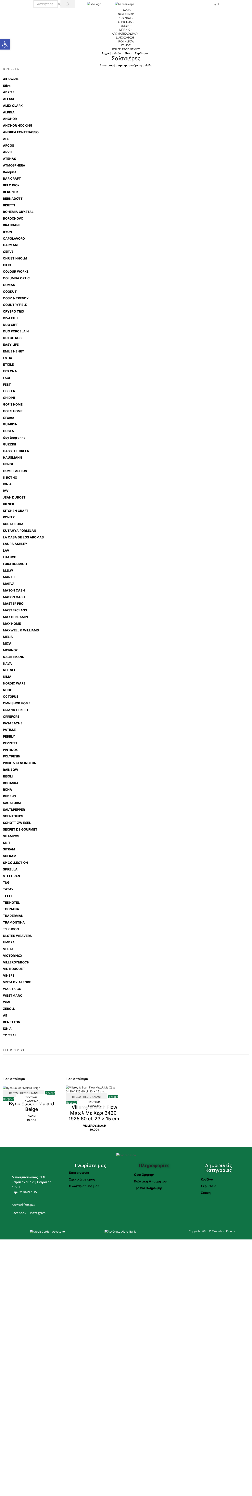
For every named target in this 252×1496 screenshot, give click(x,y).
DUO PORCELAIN (16, 331)
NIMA (7, 677)
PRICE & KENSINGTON (19, 763)
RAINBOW (10, 770)
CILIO (7, 265)
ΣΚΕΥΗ (124, 25)
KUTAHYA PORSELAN (19, 531)
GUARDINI (10, 424)
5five (7, 86)
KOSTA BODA (13, 524)
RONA (7, 789)
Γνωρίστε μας (90, 1165)
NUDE (7, 690)
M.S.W (8, 570)
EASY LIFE (11, 345)
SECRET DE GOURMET (20, 829)
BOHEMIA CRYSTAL (18, 212)
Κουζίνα (207, 1179)
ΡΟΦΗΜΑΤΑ (126, 41)
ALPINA (9, 112)
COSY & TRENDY (16, 298)
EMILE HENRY (13, 351)
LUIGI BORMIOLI (15, 564)
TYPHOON (11, 929)
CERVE (8, 252)
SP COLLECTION (15, 863)
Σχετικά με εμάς (82, 1179)
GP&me (8, 418)
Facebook (19, 1213)
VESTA (8, 949)
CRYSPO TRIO (13, 311)
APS (6, 139)
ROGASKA (11, 783)
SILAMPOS (11, 836)
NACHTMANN (13, 657)
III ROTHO (10, 477)
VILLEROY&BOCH (16, 962)
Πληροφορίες (154, 1165)
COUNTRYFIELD (15, 305)
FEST (7, 384)
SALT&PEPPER (14, 809)
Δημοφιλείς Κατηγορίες (218, 1167)
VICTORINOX (12, 956)
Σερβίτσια (141, 53)
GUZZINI (9, 444)
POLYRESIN (11, 756)
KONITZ (9, 517)
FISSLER (9, 391)
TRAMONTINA (14, 922)
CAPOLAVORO (14, 238)
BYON (7, 232)
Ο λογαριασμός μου (84, 1186)
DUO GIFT (10, 325)
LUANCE (9, 557)
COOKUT (10, 291)
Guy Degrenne (14, 438)
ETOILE (8, 364)
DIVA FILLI (10, 318)
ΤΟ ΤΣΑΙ (9, 1035)
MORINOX (10, 650)
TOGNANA (11, 909)
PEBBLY (9, 736)
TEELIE (8, 896)
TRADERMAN (13, 916)
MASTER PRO (13, 603)
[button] (5, 44)
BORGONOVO (13, 218)
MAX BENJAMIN (15, 617)
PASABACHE (12, 723)
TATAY (8, 889)
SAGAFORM (12, 803)
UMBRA (9, 942)
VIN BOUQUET (14, 969)
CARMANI (10, 245)
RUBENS (9, 796)
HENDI (8, 464)
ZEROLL (9, 1009)
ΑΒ (5, 1015)
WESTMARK (12, 995)
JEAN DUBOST (14, 497)
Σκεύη (206, 1193)
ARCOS (8, 145)
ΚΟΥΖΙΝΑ (125, 17)
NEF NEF (9, 670)
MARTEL (9, 577)
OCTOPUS (10, 696)
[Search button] (67, 4)
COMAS (9, 285)
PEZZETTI (10, 743)
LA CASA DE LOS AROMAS (23, 537)
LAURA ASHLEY (15, 544)
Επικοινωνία (79, 1173)
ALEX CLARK (13, 106)
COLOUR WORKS (16, 271)
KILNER (8, 504)
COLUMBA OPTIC (16, 278)
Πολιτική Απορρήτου (150, 1181)
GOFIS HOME (13, 404)
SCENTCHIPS (13, 816)
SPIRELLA (10, 869)
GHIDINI (9, 398)
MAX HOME (12, 624)
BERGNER (10, 192)
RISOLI (8, 776)
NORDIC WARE (14, 683)
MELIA (8, 637)
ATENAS (9, 159)
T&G (6, 882)
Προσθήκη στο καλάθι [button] (23, 1093)
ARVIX (8, 152)
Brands (126, 10)
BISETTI (9, 205)
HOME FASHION (15, 471)
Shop (128, 53)
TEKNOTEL (11, 902)
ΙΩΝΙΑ (7, 1028)
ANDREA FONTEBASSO (21, 132)
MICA (7, 643)
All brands (11, 79)
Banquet (9, 172)
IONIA (7, 484)
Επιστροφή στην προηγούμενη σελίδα (126, 65)
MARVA (9, 584)
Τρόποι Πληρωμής (148, 1188)
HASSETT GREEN (16, 451)
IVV (5, 491)
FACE (7, 378)
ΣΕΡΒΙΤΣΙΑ (125, 21)
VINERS (8, 975)
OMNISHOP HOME (17, 703)
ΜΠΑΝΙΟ (125, 29)
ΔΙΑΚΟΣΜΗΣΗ (125, 37)
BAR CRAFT (12, 178)
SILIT (6, 843)
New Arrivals (126, 14)
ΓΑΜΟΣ (126, 45)
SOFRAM (9, 856)
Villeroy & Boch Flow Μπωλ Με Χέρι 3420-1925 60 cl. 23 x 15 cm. (94, 1113)
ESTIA (7, 358)
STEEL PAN (11, 876)
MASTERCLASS (15, 610)
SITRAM (9, 849)
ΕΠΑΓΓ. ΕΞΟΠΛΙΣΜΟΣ (126, 49)
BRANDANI (11, 225)
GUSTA (8, 431)
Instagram (37, 1213)
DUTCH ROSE (13, 338)
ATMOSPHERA (14, 165)
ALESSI (8, 99)
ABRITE (8, 92)
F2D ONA (10, 371)
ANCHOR (10, 119)
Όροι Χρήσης (144, 1175)
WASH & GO (12, 989)
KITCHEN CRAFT (15, 511)
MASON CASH (14, 590)
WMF (7, 1002)
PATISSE (9, 730)
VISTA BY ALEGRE (17, 982)
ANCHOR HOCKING (17, 125)
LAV (6, 550)
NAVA (7, 663)
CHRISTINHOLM (15, 258)
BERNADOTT (13, 199)
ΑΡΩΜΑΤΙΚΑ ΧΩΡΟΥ (125, 33)
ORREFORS (11, 717)
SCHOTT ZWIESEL (17, 823)
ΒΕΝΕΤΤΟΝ (11, 1022)
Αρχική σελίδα (111, 53)
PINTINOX (10, 750)
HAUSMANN (12, 457)
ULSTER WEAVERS (17, 936)
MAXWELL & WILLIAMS (21, 630)
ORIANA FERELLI (15, 710)
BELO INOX (11, 185)
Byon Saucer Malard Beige (31, 1106)
